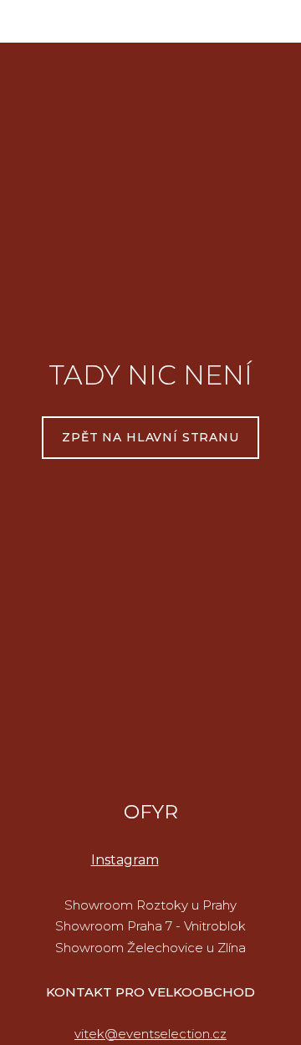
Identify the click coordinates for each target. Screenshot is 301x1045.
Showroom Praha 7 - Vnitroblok (150, 926)
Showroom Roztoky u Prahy (150, 905)
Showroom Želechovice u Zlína (150, 948)
